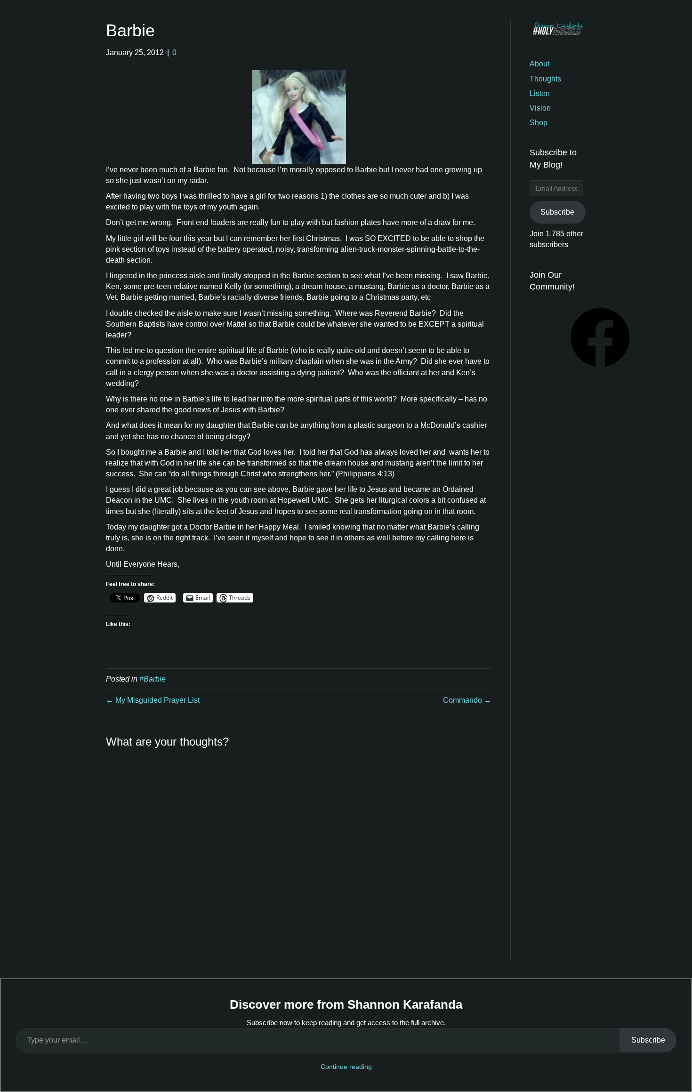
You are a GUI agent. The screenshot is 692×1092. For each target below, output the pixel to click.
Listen (540, 93)
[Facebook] (600, 370)
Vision (540, 108)
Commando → (467, 700)
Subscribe (557, 212)
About (539, 64)
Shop (538, 123)
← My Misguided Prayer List (153, 700)
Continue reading (346, 1066)
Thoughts (545, 79)
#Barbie (152, 679)
